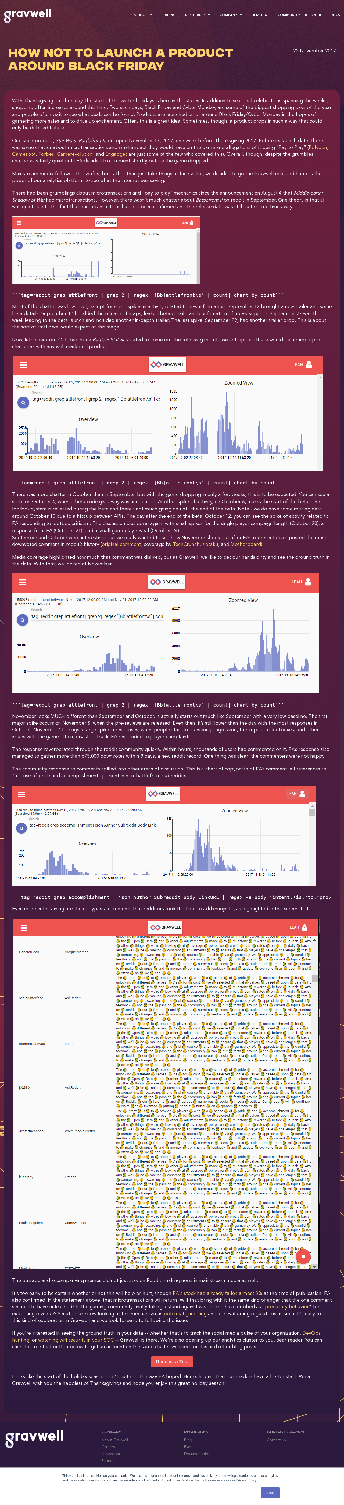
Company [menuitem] (228, 15)
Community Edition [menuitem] (297, 15)
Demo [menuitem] (257, 15)
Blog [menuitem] (188, 1440)
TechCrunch (186, 544)
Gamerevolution (75, 154)
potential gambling (185, 1314)
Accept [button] (270, 1492)
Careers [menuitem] (108, 1447)
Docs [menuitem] (335, 15)
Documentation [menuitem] (197, 1454)
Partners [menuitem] (108, 1461)
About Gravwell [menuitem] (115, 1440)
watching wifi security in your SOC (76, 1340)
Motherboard (246, 544)
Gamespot (24, 154)
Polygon (318, 147)
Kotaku (210, 544)
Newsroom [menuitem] (111, 1454)
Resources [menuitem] (195, 15)
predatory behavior (287, 1307)
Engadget (116, 154)
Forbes (46, 154)
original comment (121, 544)
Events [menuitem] (189, 1447)
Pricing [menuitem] (169, 15)
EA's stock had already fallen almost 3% (217, 1293)
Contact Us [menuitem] (276, 1440)
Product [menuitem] (138, 15)
